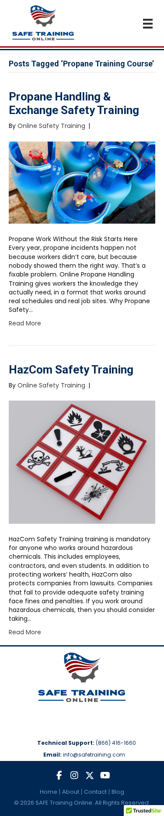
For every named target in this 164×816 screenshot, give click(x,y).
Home (48, 792)
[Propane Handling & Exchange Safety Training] (82, 182)
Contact (95, 792)
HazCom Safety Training (71, 369)
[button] (59, 775)
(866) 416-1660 (116, 743)
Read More (25, 323)
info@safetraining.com (94, 754)
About (70, 792)
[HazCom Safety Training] (82, 461)
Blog (118, 792)
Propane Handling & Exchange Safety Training (74, 103)
